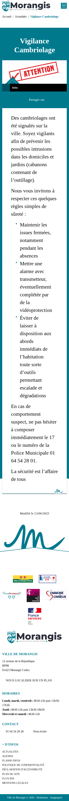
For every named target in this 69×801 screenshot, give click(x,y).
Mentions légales (15, 783)
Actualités (20, 16)
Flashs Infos (11, 760)
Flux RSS (8, 778)
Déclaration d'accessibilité (22, 769)
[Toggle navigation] (64, 6)
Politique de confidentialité (23, 765)
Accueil (6, 16)
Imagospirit (56, 797)
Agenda (7, 756)
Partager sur (37, 99)
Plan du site (11, 774)
